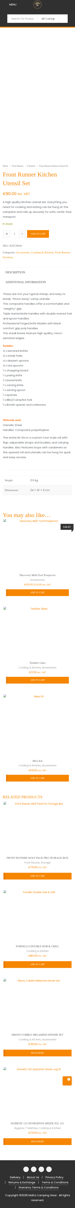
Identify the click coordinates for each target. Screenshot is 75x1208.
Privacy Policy (54, 1177)
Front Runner (17, 166)
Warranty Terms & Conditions (39, 1187)
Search (63, 18)
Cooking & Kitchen (42, 252)
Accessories (23, 252)
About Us (33, 1177)
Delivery (15, 1177)
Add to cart (38, 234)
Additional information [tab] (25, 282)
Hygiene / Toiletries (26, 1128)
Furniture (31, 166)
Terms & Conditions (55, 1182)
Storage (46, 862)
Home (5, 166)
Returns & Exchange (22, 1182)
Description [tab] (15, 272)
